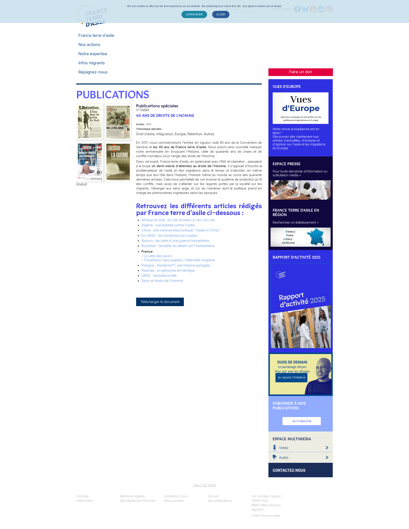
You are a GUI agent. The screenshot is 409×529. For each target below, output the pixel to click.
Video (283, 448)
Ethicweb (149, 501)
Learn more (194, 14)
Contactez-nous (176, 496)
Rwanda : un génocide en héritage (168, 270)
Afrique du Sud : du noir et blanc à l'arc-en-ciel (178, 220)
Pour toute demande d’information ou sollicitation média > (300, 173)
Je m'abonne (301, 421)
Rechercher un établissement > (296, 222)
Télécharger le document (160, 302)
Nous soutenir (174, 501)
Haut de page (204, 485)
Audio (283, 457)
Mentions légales (132, 496)
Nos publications (220, 501)
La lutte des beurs (158, 256)
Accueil (213, 496)
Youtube (82, 496)
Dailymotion (84, 501)
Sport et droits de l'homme (162, 280)
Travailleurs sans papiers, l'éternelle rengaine (179, 260)
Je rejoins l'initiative (291, 377)
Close (220, 14)
